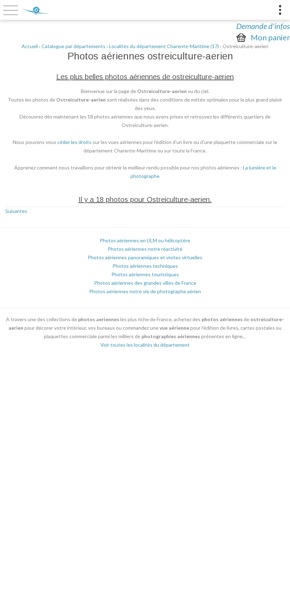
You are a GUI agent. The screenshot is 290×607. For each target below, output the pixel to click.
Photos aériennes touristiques (145, 274)
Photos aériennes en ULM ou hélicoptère (145, 240)
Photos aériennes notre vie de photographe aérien (145, 291)
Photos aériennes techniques (145, 266)
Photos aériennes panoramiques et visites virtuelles (145, 257)
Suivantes (16, 211)
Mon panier (270, 37)
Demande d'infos (263, 26)
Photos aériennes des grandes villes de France (145, 283)
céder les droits (74, 142)
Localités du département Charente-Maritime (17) (164, 46)
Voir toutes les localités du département (145, 345)
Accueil (30, 46)
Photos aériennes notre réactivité (145, 249)
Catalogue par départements (73, 46)
